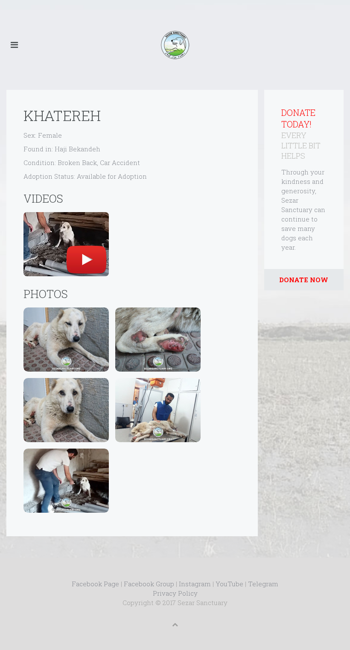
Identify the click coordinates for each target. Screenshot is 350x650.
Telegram (263, 583)
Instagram (195, 583)
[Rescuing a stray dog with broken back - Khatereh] (66, 244)
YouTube (229, 583)
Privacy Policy (175, 593)
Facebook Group (149, 583)
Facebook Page (95, 583)
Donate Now (303, 279)
